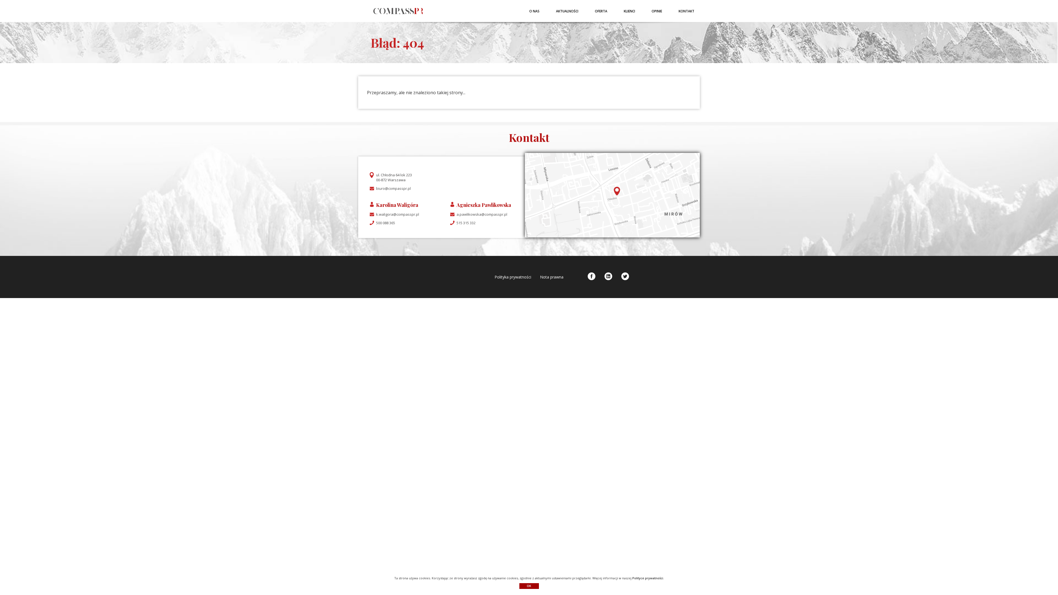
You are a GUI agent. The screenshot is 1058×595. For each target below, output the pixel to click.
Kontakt (686, 11)
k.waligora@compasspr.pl (397, 214)
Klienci (629, 11)
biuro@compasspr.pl (393, 188)
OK (529, 586)
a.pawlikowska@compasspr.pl (482, 214)
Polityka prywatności (513, 277)
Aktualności (567, 11)
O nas (534, 11)
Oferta (601, 11)
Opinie (657, 11)
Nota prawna (551, 277)
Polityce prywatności (647, 578)
